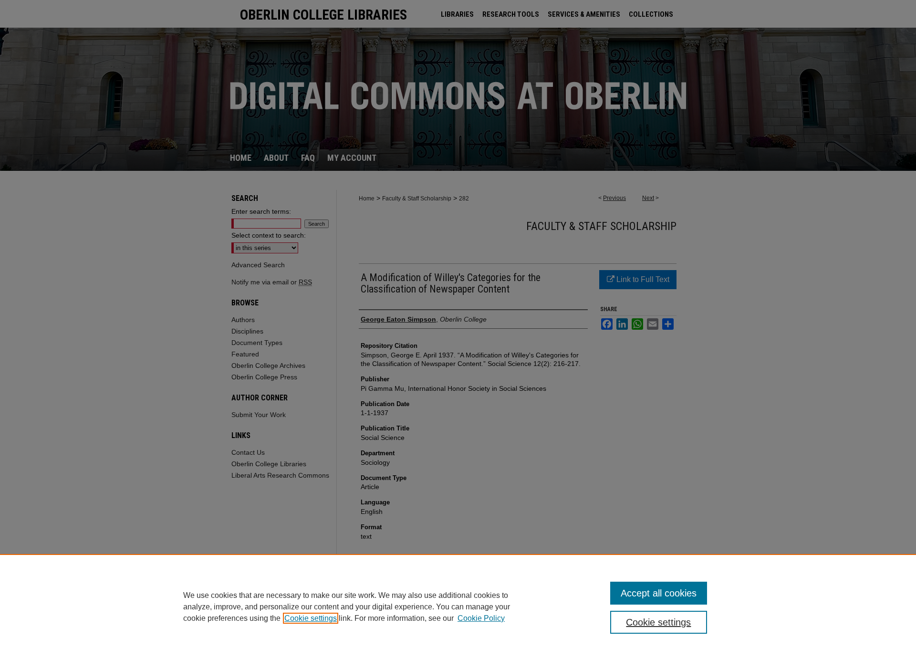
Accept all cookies (659, 593)
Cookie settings (310, 618)
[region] (458, 606)
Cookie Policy (481, 618)
